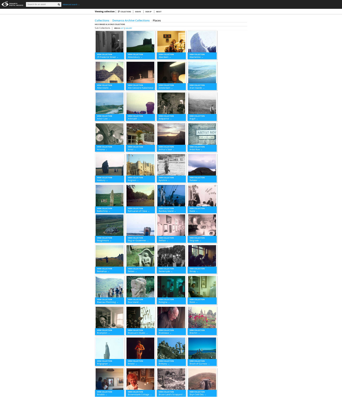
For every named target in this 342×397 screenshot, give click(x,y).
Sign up (148, 12)
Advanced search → (71, 4)
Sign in (138, 12)
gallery (128, 28)
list (122, 28)
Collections (125, 12)
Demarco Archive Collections (131, 20)
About (159, 12)
